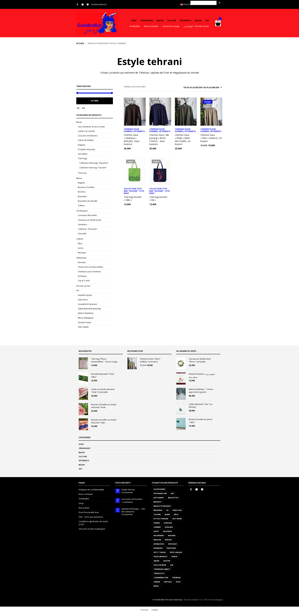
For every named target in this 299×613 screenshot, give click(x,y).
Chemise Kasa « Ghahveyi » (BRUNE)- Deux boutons (131, 139)
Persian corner (83, 285)
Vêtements (185, 20)
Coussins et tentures (87, 135)
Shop (134, 20)
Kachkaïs (167, 531)
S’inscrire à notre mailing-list (92, 528)
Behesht (158, 502)
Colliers (81, 205)
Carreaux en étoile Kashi (89, 220)
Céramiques (146, 20)
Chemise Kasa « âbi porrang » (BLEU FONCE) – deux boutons (159, 139)
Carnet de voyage (171, 26)
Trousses (82, 172)
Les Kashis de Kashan (131, 499)
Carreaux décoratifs (87, 215)
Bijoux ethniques (162, 506)
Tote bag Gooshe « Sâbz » (133, 198)
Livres (80, 248)
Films (80, 243)
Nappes (81, 144)
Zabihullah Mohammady (89, 308)
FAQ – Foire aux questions (91, 516)
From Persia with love (89, 512)
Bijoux (160, 20)
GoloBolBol (134, 26)
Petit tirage (160, 552)
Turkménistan (161, 577)
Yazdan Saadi (84, 322)
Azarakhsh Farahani (87, 304)
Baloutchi (173, 497)
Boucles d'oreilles (86, 187)
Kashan (171, 535)
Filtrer (94, 100)
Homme (157, 527)
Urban (157, 582)
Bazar (198, 20)
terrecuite (159, 573)
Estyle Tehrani (128, 489)
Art (207, 20)
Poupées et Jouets (86, 149)
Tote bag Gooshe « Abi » (158, 198)
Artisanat (159, 497)
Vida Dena (83, 299)
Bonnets (82, 262)
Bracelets (82, 196)
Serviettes (83, 153)
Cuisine (157, 514)
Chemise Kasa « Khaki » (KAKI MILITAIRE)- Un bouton (182, 139)
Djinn (167, 514)
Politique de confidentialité (91, 489)
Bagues (81, 182)
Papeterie (171, 548)
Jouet (156, 531)
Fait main (177, 518)
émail (156, 586)
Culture (171, 20)
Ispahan (169, 527)
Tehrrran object (162, 569)
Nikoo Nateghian (86, 317)
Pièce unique (176, 552)
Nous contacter (151, 26)
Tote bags (82, 158)
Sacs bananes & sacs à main (91, 126)
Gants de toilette (86, 140)
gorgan (168, 523)
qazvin (166, 561)
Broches (82, 191)
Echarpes (82, 276)
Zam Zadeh (83, 326)
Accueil (80, 43)
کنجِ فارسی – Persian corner (196, 26)
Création (177, 510)
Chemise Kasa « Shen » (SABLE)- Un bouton (211, 137)
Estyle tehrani (161, 518)
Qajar (156, 561)
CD (167, 510)
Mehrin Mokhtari (85, 313)
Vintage (168, 582)
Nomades (158, 548)
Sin (171, 565)
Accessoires (159, 489)
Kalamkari (159, 535)
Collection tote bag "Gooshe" (93, 167)
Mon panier (84, 507)
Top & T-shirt (84, 280)
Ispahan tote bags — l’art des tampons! (133, 510)
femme (157, 523)
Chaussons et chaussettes (90, 266)
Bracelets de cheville (87, 201)
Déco (176, 514)
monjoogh (159, 544)
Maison (157, 539)
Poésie (174, 556)
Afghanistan (160, 493)
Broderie (158, 510)
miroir (168, 539)
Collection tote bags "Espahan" (94, 162)
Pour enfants (160, 556)
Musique (82, 252)
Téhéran (176, 577)
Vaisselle (82, 233)
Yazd (178, 582)
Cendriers (82, 224)
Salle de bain (160, 565)
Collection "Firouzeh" (88, 229)
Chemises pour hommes (89, 271)
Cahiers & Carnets (86, 131)
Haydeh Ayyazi (85, 295)
